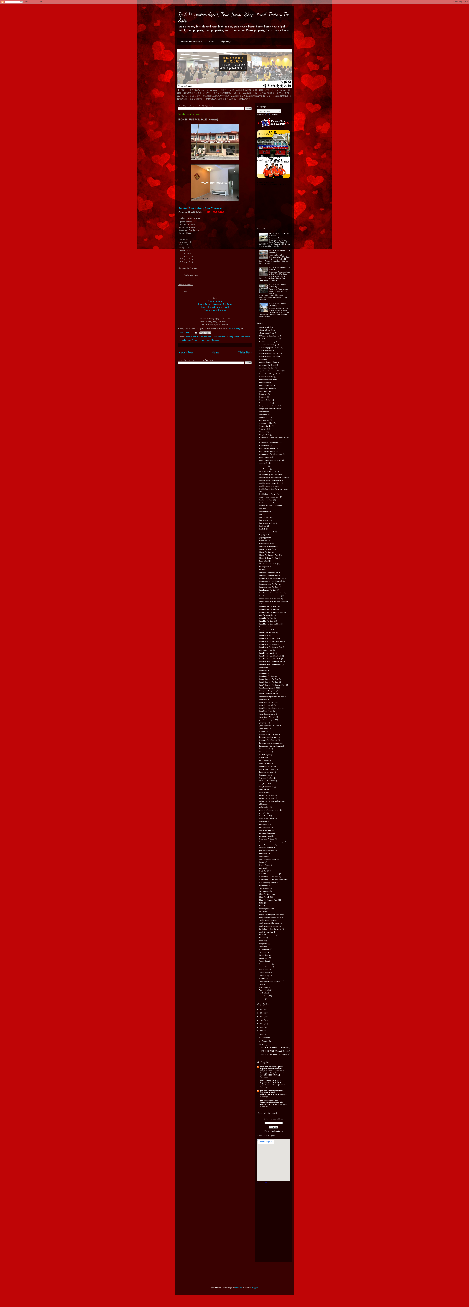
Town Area (263, 996)
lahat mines (263, 761)
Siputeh (262, 938)
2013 (262, 1017)
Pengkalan (263, 822)
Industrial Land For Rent (268, 573)
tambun (262, 978)
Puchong (262, 856)
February (265, 1041)
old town (262, 804)
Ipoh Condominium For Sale (269, 599)
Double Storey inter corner (269, 486)
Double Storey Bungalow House (271, 475)
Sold (261, 947)
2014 (262, 1020)
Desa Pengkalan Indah (267, 472)
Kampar (262, 732)
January (265, 1038)
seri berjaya (263, 886)
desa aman (263, 466)
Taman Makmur (265, 967)
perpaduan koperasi (266, 845)
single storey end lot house (269, 923)
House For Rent (265, 549)
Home (211, 41)
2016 (262, 1027)
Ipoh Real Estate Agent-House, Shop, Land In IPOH (272, 1092)
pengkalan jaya (265, 836)
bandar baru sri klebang (268, 380)
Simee (261, 906)
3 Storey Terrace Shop (267, 345)
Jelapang (262, 723)
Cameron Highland (266, 423)
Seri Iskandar (264, 888)
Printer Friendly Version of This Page (215, 304)
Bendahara (263, 394)
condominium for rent (267, 448)
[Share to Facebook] (207, 332)
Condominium (264, 446)
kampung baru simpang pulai (270, 743)
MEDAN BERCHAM (267, 781)
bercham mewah (265, 403)
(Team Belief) (264, 327)
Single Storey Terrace (267, 935)
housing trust (264, 567)
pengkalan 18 (264, 824)
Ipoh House (263, 636)
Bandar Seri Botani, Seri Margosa (200, 208)
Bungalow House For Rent (269, 406)
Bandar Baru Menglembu (268, 374)
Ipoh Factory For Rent (267, 607)
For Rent (262, 526)
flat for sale (263, 520)
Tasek (261, 984)
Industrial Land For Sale (268, 576)
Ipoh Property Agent (196, 340)
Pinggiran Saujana (266, 848)
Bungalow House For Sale (269, 409)
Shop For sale (264, 897)
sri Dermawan (264, 949)
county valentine (265, 457)
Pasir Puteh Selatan (266, 819)
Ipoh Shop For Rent (266, 702)
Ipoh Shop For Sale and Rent (270, 708)
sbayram (238, 1288)
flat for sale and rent (267, 523)
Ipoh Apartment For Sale (268, 587)
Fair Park (262, 509)
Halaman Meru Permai (268, 546)
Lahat (261, 758)
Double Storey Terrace (214, 337)
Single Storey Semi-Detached (270, 929)
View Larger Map (262, 1183)
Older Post (245, 352)
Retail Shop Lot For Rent (269, 874)
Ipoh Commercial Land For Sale (271, 593)
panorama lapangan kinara (269, 810)
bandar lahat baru (266, 385)
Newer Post (185, 352)
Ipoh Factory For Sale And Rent (271, 612)
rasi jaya (262, 868)
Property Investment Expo (191, 41)
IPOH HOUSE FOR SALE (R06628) (275, 1048)
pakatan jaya (264, 807)
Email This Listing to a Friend (215, 307)
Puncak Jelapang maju (267, 859)
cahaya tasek (264, 420)
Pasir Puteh (263, 816)
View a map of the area (215, 310)
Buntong (262, 412)
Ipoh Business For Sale (267, 590)
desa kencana (264, 469)
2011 (262, 1009)
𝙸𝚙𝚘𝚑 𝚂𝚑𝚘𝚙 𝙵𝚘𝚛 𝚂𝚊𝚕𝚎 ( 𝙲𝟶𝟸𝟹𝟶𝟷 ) (273, 1085)
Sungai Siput (264, 955)
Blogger (255, 1288)
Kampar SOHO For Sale (268, 734)
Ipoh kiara (263, 671)
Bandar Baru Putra (266, 377)
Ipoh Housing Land (266, 653)
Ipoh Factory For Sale (267, 609)
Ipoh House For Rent (267, 639)
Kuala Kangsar (265, 755)
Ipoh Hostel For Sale (267, 633)
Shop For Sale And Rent (268, 900)
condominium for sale (267, 451)
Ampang (262, 359)
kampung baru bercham (268, 737)
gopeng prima (264, 538)
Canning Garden (265, 426)
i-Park (261, 570)
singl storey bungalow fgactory (271, 915)
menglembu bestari (266, 787)
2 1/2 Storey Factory (267, 342)
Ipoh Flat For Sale (266, 621)
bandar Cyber (264, 382)
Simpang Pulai (264, 909)
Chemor (262, 432)
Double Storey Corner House (270, 480)
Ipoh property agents (267, 691)
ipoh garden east (265, 630)
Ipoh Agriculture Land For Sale (271, 581)
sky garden (263, 944)
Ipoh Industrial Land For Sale (270, 665)
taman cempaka (265, 964)
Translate (274, 114)
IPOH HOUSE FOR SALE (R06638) (275, 1051)
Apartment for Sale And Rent (270, 371)
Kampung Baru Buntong (268, 740)
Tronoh (262, 999)
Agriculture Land (265, 351)
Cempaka (262, 429)
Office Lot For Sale (266, 798)
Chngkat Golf (264, 435)
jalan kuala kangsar (266, 720)
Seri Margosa (213, 340)
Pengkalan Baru (265, 830)
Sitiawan (262, 941)
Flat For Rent (264, 517)
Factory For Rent (265, 500)
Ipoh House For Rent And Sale (270, 641)
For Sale (262, 529)
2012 (262, 1013)
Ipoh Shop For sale (266, 705)
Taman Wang (264, 976)
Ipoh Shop (263, 700)
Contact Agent (215, 301)
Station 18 (263, 952)
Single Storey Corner (267, 920)
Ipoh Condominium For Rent (270, 596)
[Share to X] (205, 332)
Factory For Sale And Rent (269, 506)
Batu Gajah (263, 391)
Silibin (261, 903)
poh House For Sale (266, 851)
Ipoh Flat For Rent (266, 618)
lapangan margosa (266, 772)
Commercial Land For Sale (269, 443)
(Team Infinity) (265, 330)
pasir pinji (262, 813)
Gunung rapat (232, 337)
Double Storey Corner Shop (269, 483)
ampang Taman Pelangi (268, 362)
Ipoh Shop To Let (266, 711)
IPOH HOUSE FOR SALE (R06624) (275, 1054)
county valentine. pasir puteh (270, 460)
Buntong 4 (263, 414)
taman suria (263, 970)
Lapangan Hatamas (267, 766)
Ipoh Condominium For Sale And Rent (273, 602)
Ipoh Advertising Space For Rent (271, 578)
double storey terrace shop (269, 497)
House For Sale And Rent (269, 555)
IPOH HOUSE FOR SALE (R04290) (273, 1104)
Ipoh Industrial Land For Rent (270, 662)
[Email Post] (195, 333)
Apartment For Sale (266, 368)
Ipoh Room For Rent (267, 694)
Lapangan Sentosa (266, 778)
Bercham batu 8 (265, 400)
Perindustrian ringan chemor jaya (271, 842)
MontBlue (263, 792)
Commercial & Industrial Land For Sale (274, 438)
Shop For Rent (226, 41)
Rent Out (262, 871)
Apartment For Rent (267, 365)
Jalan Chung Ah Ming (267, 717)
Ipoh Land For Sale (266, 676)
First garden (264, 512)
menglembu (263, 784)
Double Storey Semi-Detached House (273, 489)
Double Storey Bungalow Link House (273, 477)
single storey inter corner (268, 926)
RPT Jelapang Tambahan (268, 883)
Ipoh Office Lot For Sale (268, 682)
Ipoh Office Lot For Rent (268, 679)
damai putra (264, 463)
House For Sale (265, 552)
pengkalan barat (265, 827)
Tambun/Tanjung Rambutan (269, 981)
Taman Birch (264, 961)
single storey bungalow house (270, 918)
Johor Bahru (263, 729)
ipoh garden (263, 627)
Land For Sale (264, 763)
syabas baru (263, 958)
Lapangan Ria (264, 775)
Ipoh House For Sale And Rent (270, 647)
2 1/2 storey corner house (268, 339)
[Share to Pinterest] (210, 332)
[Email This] (200, 332)
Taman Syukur (264, 973)
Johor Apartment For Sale (269, 726)
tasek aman (263, 987)
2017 (262, 1031)
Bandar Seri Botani (194, 337)
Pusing (261, 862)
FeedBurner (278, 1131)
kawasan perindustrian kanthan (271, 746)
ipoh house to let (265, 650)
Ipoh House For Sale (267, 644)
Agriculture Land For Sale (269, 356)
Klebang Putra (264, 752)
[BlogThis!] (203, 332)
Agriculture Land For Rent (269, 353)
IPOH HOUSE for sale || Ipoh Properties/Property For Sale (271, 1068)
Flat (260, 514)
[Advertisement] (267, 1223)
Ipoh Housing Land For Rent (270, 656)
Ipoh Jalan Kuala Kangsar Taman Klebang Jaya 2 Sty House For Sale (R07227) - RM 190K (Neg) (273, 1073)
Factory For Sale (265, 503)
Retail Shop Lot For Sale (268, 877)
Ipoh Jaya (263, 668)
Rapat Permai (264, 865)
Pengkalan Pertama (266, 839)
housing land (264, 561)
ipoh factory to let (266, 615)
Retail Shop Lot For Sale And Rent (272, 880)
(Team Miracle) (265, 333)
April (264, 1045)
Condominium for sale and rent (270, 454)
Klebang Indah (264, 749)
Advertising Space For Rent (269, 348)
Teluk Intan (263, 993)
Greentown (263, 541)
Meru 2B (262, 790)
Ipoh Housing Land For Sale (270, 659)
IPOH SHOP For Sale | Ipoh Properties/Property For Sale (271, 1082)
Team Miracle (264, 990)
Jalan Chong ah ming (267, 714)
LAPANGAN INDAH (267, 769)
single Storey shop (266, 932)
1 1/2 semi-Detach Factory (269, 336)
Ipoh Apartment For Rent (269, 584)
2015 (262, 1024)
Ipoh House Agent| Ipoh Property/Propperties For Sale (271, 1101)
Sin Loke (262, 912)
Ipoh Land (263, 673)
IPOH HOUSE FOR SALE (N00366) (273, 1095)
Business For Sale (265, 417)
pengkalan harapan (266, 833)
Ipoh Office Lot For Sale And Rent (272, 685)
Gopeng (262, 535)
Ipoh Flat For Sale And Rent (270, 624)
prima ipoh (263, 854)
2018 (262, 1034)
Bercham (262, 397)
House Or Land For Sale (268, 558)
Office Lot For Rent (267, 795)
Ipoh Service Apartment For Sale (271, 697)
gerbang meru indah (266, 532)
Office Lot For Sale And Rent (270, 801)
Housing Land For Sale (268, 564)
